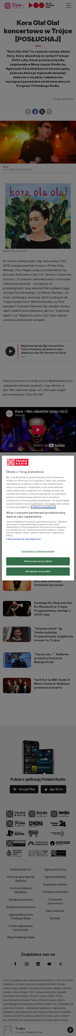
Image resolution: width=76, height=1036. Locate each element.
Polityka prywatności (43, 507)
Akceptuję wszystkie (38, 571)
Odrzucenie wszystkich (38, 561)
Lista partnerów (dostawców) (23, 539)
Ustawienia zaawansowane (37, 551)
